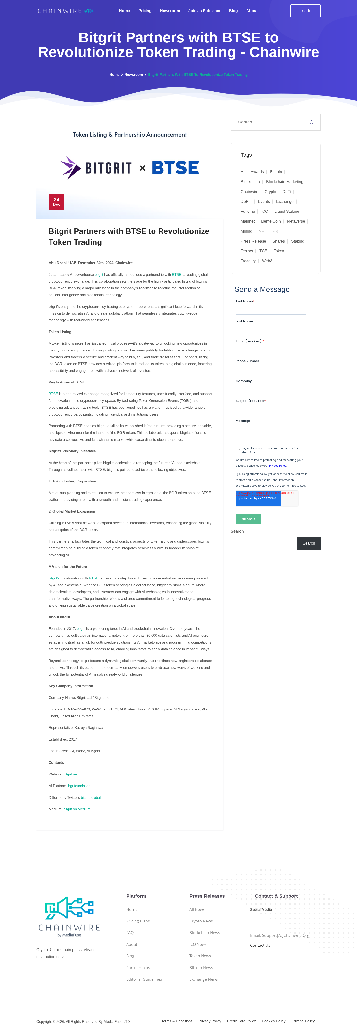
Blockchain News (204, 932)
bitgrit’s (54, 578)
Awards (257, 172)
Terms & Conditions (177, 1021)
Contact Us (260, 945)
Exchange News (203, 979)
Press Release (253, 241)
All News (197, 909)
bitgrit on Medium (77, 809)
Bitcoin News (201, 967)
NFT (262, 231)
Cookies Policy (274, 1021)
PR (275, 231)
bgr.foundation (79, 786)
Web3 (267, 261)
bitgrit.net (70, 774)
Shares (278, 241)
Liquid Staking (286, 211)
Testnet (247, 251)
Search (237, 531)
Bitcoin (276, 172)
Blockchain (250, 182)
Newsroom (170, 11)
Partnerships (138, 967)
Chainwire (249, 192)
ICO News (198, 944)
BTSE (176, 274)
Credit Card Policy (241, 1021)
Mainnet (248, 221)
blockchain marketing (284, 182)
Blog (233, 11)
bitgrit (99, 274)
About (252, 11)
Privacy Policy (209, 1021)
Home (124, 11)
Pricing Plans (138, 921)
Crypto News (201, 921)
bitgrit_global (91, 797)
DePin (246, 201)
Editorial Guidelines (144, 979)
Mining (246, 231)
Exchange (285, 201)
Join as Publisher (204, 11)
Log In (305, 10)
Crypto (270, 192)
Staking (297, 241)
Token (279, 251)
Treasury (248, 261)
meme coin (271, 221)
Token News (200, 956)
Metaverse (296, 221)
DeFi (286, 192)
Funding (248, 211)
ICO (264, 211)
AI (242, 172)
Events (264, 201)
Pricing (145, 11)
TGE (263, 251)
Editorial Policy (303, 1021)
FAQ (130, 932)
